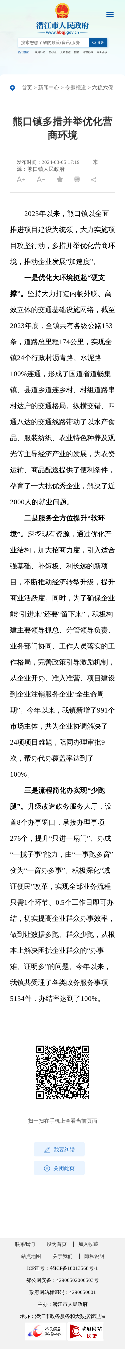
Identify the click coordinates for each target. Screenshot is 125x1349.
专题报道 (75, 87)
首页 (27, 87)
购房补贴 (40, 52)
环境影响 (88, 52)
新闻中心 (48, 87)
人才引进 (65, 52)
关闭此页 (64, 1168)
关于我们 (63, 1256)
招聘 (76, 52)
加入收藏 (88, 1244)
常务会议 (102, 52)
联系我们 (25, 1244)
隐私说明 (94, 1256)
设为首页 (57, 1244)
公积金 (53, 52)
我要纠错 (64, 1149)
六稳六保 (102, 87)
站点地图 (31, 1256)
